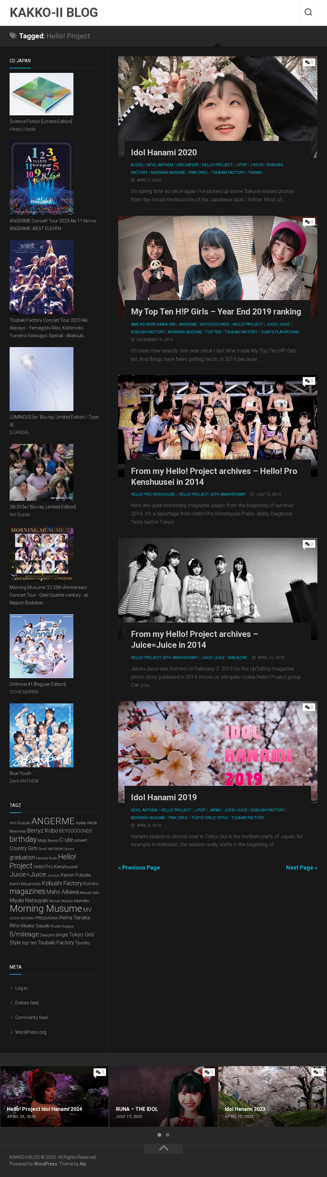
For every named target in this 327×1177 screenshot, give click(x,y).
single (62, 935)
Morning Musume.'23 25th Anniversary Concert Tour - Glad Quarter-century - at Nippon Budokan (49, 595)
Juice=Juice (278, 324)
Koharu (90, 883)
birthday (23, 839)
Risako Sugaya (62, 926)
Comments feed (31, 1017)
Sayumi (47, 935)
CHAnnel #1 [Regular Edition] (38, 684)
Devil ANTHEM (160, 165)
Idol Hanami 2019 (164, 797)
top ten (29, 943)
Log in (21, 988)
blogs (137, 165)
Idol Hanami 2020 (164, 152)
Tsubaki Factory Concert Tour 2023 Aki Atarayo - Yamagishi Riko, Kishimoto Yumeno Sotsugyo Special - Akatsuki (49, 328)
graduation (22, 857)
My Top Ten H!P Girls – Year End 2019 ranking (216, 311)
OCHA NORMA (22, 918)
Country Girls (24, 848)
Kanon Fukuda (76, 875)
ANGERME (188, 324)
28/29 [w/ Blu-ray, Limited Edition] (43, 506)
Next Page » (301, 867)
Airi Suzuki (20, 822)
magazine (237, 657)
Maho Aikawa (62, 892)
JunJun (53, 875)
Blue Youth (20, 773)
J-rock (256, 165)
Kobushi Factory (147, 332)
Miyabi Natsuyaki (29, 900)
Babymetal (18, 831)
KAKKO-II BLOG (54, 12)
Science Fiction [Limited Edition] (41, 121)
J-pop (241, 165)
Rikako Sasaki (35, 926)
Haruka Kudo (46, 858)
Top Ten (213, 332)
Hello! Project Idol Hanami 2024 (36, 1070)
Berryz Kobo (42, 830)
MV (87, 909)
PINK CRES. (198, 172)
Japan (215, 810)
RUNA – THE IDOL (129, 1070)
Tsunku (255, 172)
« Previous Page (139, 867)
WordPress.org (30, 1032)
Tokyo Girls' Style (210, 818)
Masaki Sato (89, 893)
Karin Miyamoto (25, 883)
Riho (15, 926)
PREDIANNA (46, 917)
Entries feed (27, 1002)
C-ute (66, 839)
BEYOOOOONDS (214, 324)
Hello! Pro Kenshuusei (153, 494)
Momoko (81, 901)
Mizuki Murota (61, 901)
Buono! (53, 841)
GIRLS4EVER (188, 165)
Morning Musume (168, 172)
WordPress (45, 1163)
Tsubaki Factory (228, 172)
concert (80, 840)
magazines (27, 891)
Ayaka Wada (86, 822)
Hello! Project (217, 165)
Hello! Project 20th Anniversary (212, 494)
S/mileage (24, 934)
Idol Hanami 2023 (238, 1070)
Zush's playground (280, 332)
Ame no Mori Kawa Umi (153, 324)
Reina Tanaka (74, 918)
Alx (83, 1163)
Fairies (69, 849)
